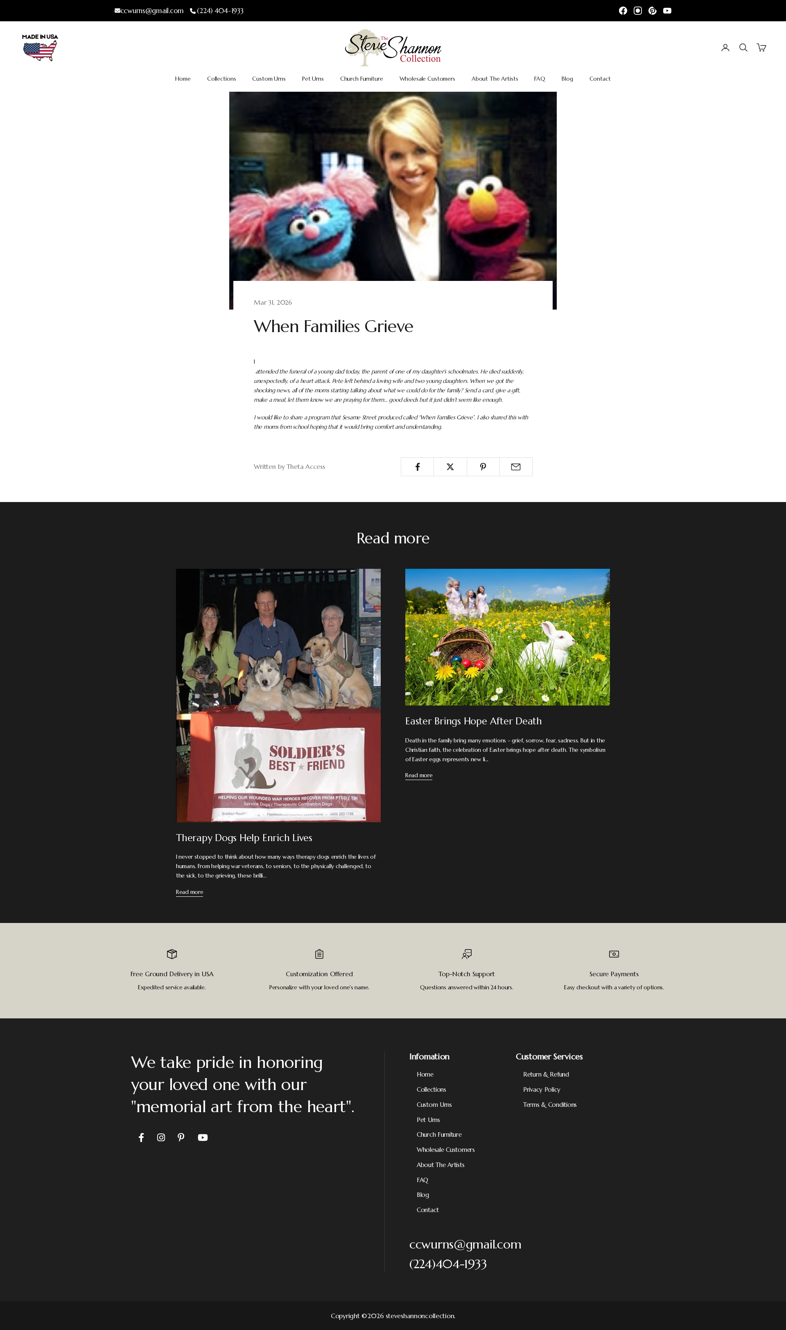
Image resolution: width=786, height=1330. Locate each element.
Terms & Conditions (550, 1104)
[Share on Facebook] (417, 467)
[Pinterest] (652, 11)
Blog (567, 78)
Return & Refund (546, 1074)
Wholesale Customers (427, 78)
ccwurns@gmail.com (152, 10)
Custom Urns (268, 78)
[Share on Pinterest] (483, 467)
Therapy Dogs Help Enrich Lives (244, 838)
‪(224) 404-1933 (220, 10)
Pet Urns (313, 78)
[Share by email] (516, 467)
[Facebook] (623, 11)
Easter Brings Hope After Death (473, 721)
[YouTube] (667, 11)
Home (182, 78)
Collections (221, 78)
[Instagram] (638, 11)
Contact (600, 78)
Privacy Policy (541, 1089)
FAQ (539, 78)
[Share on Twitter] (450, 467)
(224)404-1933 (448, 1263)
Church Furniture (361, 78)
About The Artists (495, 78)
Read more (189, 892)
